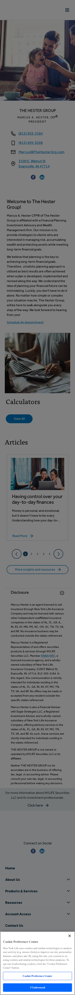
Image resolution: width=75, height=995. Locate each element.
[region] (37, 963)
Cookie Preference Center (37, 975)
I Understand (37, 987)
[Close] (69, 935)
